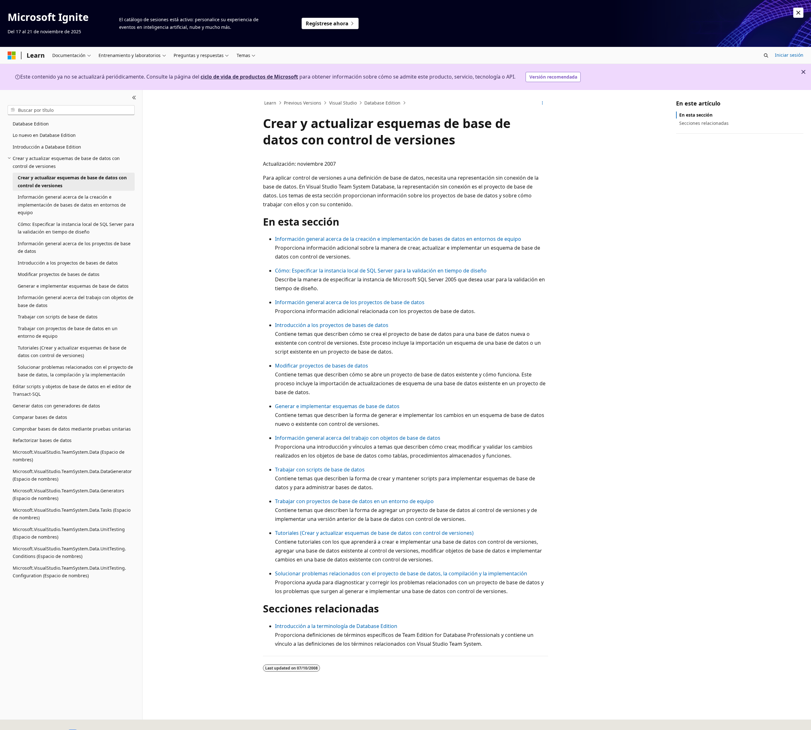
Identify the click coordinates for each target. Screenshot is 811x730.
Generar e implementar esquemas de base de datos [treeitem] (73, 286)
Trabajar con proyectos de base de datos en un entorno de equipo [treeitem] (68, 332)
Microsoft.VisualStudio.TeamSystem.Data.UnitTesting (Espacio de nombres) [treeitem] (69, 533)
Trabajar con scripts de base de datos (320, 469)
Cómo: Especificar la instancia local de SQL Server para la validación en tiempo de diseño (381, 270)
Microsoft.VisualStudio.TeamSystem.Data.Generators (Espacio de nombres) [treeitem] (68, 495)
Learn (270, 103)
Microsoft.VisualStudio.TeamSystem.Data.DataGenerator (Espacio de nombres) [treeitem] (72, 475)
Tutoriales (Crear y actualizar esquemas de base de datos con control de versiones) (374, 532)
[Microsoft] (12, 55)
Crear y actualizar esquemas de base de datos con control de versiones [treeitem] (72, 182)
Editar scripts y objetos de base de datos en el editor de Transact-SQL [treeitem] (72, 390)
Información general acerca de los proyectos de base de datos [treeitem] (74, 247)
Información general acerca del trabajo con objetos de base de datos (357, 437)
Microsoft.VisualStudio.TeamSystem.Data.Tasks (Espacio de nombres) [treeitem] (72, 514)
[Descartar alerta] (798, 13)
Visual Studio (343, 103)
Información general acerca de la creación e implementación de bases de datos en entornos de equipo (398, 238)
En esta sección (695, 115)
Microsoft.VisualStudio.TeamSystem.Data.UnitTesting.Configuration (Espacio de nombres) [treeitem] (69, 572)
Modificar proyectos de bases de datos (321, 365)
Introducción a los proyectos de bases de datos (331, 325)
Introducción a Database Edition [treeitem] (47, 147)
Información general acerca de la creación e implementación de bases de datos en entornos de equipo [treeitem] (72, 204)
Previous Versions (302, 103)
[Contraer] (134, 98)
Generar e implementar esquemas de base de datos (337, 406)
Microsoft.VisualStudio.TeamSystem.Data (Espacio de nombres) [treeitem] (69, 456)
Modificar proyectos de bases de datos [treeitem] (58, 274)
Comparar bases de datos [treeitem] (40, 417)
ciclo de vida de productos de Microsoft (249, 76)
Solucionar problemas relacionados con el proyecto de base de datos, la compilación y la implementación (401, 573)
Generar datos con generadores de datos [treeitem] (56, 406)
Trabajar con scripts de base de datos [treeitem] (58, 317)
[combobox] (71, 110)
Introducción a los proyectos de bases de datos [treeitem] (68, 263)
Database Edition (382, 103)
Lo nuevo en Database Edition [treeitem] (44, 135)
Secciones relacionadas (704, 123)
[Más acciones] (542, 103)
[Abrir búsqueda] (766, 55)
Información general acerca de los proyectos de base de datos (350, 302)
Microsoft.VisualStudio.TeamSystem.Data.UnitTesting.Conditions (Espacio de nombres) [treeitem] (69, 553)
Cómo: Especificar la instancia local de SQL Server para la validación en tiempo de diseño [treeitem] (76, 228)
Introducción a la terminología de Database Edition (336, 626)
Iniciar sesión (789, 55)
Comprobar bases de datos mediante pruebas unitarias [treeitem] (72, 429)
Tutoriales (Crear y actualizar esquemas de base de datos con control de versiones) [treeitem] (72, 352)
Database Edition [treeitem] (31, 124)
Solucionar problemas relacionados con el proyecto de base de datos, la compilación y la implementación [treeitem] (75, 371)
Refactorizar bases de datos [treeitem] (42, 440)
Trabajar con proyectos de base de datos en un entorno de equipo (354, 501)
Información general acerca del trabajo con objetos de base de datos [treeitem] (75, 301)
